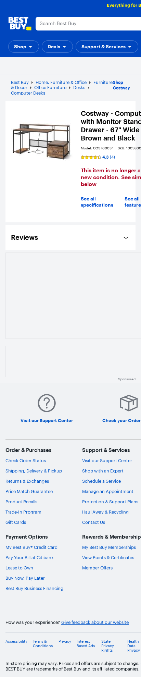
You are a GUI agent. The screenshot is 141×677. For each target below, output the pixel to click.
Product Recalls (21, 501)
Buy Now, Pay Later (25, 578)
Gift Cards (15, 522)
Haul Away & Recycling (105, 512)
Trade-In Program (23, 512)
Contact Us (93, 522)
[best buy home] (19, 23)
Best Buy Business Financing (34, 588)
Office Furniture (50, 87)
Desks (79, 87)
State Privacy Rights (107, 646)
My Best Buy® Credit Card (31, 547)
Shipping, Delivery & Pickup (33, 470)
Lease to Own (19, 567)
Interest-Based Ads (86, 643)
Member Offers (97, 567)
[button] (23, 46)
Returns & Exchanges (27, 481)
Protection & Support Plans (110, 501)
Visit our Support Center (107, 460)
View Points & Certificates (108, 557)
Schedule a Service (101, 481)
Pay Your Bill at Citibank (29, 557)
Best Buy (20, 82)
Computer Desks (28, 93)
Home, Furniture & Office (61, 82)
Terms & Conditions (43, 643)
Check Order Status (25, 460)
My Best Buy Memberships (109, 547)
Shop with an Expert (103, 470)
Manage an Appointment (107, 491)
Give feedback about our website (95, 622)
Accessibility (16, 641)
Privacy (65, 641)
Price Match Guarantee (29, 491)
